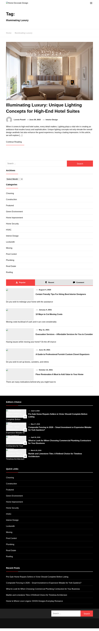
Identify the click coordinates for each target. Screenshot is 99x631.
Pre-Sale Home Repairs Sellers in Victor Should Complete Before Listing (37, 577)
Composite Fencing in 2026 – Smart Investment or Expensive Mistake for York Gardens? (43, 583)
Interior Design (52, 120)
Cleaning (10, 193)
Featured (10, 205)
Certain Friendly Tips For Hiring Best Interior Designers (61, 294)
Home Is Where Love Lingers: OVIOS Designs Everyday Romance (34, 601)
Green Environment (14, 212)
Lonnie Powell (19, 120)
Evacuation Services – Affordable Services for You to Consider (64, 334)
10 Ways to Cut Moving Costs (49, 314)
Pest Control (11, 254)
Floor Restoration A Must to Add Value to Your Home (59, 374)
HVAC (8, 230)
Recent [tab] (51, 282)
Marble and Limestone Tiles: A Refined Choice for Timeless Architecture (36, 595)
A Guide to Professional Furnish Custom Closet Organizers (62, 354)
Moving (9, 248)
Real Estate (11, 266)
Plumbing (10, 260)
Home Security (12, 224)
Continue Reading (14, 142)
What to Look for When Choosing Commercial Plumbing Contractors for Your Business (43, 589)
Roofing (9, 272)
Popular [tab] (22, 282)
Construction (11, 199)
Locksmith (10, 242)
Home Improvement (14, 218)
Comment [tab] (80, 282)
